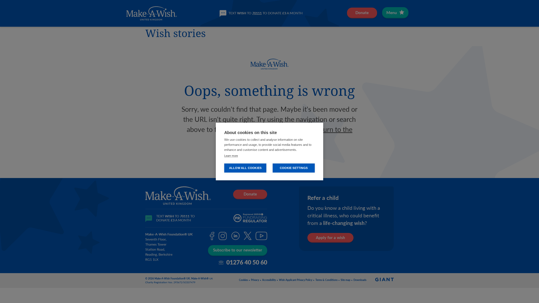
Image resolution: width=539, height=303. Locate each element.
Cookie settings (294, 168)
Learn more (231, 155)
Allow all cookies (245, 168)
